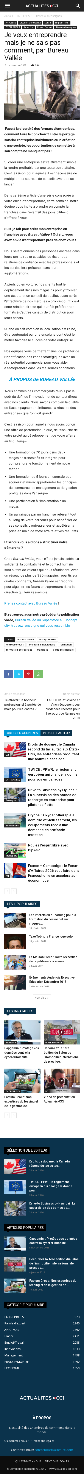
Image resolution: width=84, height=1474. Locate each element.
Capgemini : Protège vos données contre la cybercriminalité (21, 1052)
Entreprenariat (47, 639)
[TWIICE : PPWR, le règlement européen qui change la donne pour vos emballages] (15, 774)
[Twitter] (18, 674)
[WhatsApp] (38, 674)
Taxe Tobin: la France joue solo (51, 936)
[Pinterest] (28, 674)
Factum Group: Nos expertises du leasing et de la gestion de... (21, 1101)
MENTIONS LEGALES (57, 1461)
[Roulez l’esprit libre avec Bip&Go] (15, 850)
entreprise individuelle (41, 644)
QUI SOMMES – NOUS (28, 1461)
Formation (28, 27)
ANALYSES (11, 22)
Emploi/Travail (62, 22)
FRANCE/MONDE (53, 1042)
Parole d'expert (44, 27)
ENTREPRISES (24, 16)
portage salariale (63, 649)
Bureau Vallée (25, 639)
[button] (7, 6)
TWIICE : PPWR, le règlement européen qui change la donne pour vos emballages (53, 774)
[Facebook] (8, 674)
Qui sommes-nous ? (16, 1441)
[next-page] (14, 891)
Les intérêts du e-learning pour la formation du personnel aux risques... (52, 919)
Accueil (8, 16)
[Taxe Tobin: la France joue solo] (15, 941)
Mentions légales (44, 1441)
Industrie (11, 1042)
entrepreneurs (15, 644)
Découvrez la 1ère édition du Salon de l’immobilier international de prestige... (54, 1263)
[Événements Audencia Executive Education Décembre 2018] (15, 982)
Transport (11, 800)
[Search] (78, 6)
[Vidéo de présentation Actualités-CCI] (62, 1081)
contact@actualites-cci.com (54, 1450)
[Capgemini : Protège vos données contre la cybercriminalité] (22, 1032)
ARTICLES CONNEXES (22, 733)
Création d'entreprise (30, 22)
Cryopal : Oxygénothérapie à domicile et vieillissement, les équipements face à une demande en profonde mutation (52, 825)
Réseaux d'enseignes (49, 16)
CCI (7, 754)
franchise (42, 649)
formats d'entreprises (19, 649)
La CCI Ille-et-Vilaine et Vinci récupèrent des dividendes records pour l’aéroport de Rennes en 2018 (63, 709)
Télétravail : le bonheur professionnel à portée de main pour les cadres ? (22, 704)
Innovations (12, 825)
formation (66, 644)
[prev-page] (7, 891)
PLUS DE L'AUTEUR (56, 733)
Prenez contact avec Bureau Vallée (30, 603)
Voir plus (40, 997)
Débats (47, 22)
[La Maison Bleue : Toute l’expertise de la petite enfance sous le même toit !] (15, 962)
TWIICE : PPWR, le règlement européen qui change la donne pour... (50, 1186)
